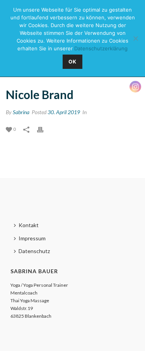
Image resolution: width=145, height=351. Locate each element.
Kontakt (29, 225)
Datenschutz (34, 251)
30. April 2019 (64, 112)
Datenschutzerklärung (101, 48)
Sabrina (21, 112)
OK (72, 61)
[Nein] (135, 38)
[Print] (44, 128)
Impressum (32, 238)
